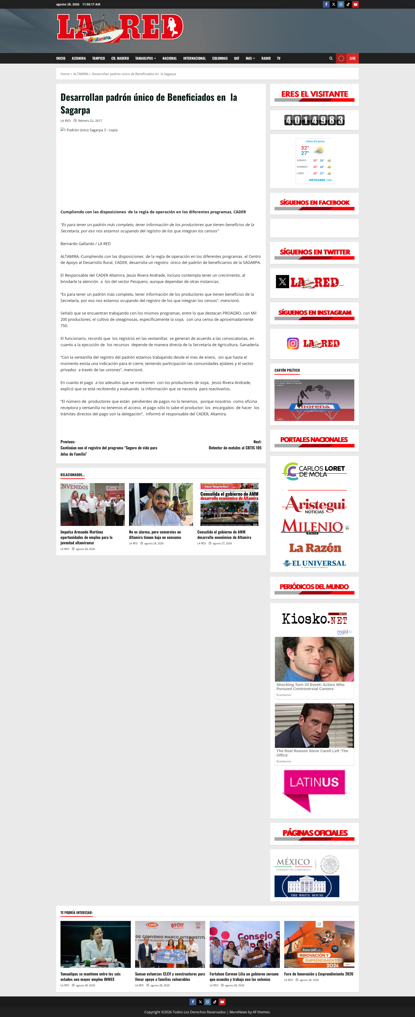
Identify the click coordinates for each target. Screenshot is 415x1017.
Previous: (109, 448)
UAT (236, 58)
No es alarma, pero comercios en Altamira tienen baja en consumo (155, 534)
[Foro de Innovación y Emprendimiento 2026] (319, 944)
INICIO (60, 58)
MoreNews (238, 1012)
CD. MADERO (120, 58)
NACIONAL (170, 58)
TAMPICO (98, 58)
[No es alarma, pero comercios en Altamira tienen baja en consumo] (161, 504)
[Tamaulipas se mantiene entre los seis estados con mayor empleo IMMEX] (96, 944)
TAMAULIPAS (144, 58)
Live (353, 58)
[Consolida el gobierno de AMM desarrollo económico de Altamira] (229, 504)
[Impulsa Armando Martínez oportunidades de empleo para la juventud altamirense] (93, 504)
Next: (235, 445)
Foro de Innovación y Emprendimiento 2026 (318, 974)
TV (278, 58)
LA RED (66, 121)
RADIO (266, 58)
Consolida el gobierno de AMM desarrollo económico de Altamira (224, 534)
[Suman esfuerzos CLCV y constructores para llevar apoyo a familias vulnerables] (170, 944)
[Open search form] (331, 58)
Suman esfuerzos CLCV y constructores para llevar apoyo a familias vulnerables (170, 976)
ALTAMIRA (79, 58)
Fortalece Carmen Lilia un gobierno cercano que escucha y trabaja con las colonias (244, 976)
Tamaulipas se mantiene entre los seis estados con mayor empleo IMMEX (91, 976)
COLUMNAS (220, 58)
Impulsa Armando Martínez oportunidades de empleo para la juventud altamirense (86, 537)
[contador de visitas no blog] (314, 119)
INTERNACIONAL (194, 58)
